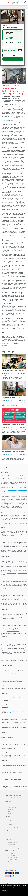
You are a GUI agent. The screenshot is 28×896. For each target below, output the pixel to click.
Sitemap (9, 813)
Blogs (8, 806)
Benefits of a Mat (11, 844)
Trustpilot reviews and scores (13, 548)
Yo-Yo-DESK (22, 115)
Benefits (8, 839)
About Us (8, 801)
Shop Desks (12, 59)
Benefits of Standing (12, 842)
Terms (7, 830)
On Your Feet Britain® (22, 490)
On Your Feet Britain (12, 859)
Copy (20, 50)
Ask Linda (9, 863)
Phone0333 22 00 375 (10, 823)
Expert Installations (11, 807)
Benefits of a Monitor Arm (13, 846)
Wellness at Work (10, 851)
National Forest (10, 712)
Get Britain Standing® (12, 490)
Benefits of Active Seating (13, 848)
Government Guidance (12, 855)
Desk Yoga (9, 861)
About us (9, 804)
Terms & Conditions (11, 833)
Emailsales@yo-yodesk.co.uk (12, 826)
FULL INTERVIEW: (5, 345)
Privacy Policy (10, 837)
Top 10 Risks (10, 853)
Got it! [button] (14, 894)
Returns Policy (10, 835)
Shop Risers (12, 55)
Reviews (9, 811)
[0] (24, 3)
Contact (7, 816)
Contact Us (9, 819)
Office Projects (10, 821)
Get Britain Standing (12, 857)
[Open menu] (1, 2)
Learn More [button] (3, 890)
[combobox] (15, 7)
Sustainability (10, 809)
